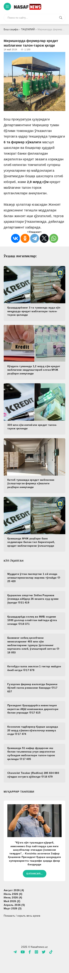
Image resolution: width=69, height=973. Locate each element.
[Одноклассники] (25, 238)
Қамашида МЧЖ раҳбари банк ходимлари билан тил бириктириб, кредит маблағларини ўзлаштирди (31, 542)
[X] (44, 238)
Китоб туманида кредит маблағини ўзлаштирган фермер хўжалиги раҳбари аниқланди (30, 483)
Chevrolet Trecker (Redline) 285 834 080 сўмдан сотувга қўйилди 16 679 (33, 774)
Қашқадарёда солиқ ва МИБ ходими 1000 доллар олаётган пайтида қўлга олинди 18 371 (32, 620)
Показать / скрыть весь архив (22, 915)
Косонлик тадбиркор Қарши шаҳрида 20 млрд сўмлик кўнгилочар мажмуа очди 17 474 (32, 730)
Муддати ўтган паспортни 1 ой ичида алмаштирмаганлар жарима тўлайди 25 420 (32, 577)
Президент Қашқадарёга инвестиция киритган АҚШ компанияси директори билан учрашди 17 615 (32, 709)
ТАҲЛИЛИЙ (28, 29)
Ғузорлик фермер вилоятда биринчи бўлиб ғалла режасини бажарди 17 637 (32, 688)
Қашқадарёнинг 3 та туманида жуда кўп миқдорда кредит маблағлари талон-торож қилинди (33, 311)
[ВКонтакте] (15, 238)
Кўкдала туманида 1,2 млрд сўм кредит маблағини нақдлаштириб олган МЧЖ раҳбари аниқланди (33, 370)
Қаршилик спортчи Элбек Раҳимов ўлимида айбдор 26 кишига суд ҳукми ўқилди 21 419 (33, 599)
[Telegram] (34, 238)
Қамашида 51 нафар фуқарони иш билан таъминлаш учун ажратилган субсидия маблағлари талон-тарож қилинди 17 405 (31, 753)
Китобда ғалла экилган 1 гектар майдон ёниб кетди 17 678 (34, 668)
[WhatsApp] (53, 238)
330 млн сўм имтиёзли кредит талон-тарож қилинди (32, 426)
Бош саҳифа (11, 29)
